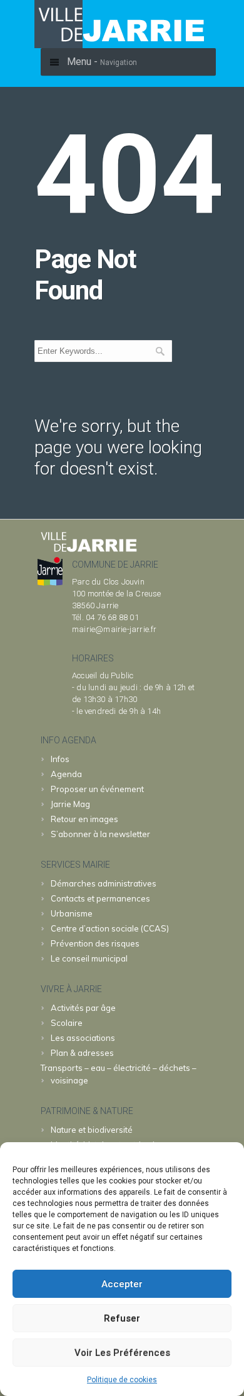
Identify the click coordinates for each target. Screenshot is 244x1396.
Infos (60, 759)
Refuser (122, 1318)
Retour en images (84, 819)
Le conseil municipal (89, 958)
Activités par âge (83, 1008)
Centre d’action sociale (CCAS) (110, 928)
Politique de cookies (122, 1379)
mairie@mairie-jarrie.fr (114, 629)
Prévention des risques (95, 943)
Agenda (66, 774)
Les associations (83, 1038)
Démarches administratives (103, 883)
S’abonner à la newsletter (100, 834)
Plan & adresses (82, 1053)
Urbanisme (72, 913)
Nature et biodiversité (92, 1130)
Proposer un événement (97, 789)
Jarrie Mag (70, 804)
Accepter (122, 1284)
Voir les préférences (122, 1352)
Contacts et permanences (100, 898)
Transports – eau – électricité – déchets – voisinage (118, 1074)
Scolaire (67, 1023)
